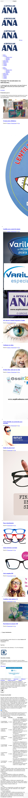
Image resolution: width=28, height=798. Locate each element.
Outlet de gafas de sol (8, 448)
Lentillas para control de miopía (11, 229)
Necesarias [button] (3, 709)
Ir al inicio (3, 90)
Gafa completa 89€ (8, 573)
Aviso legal (16, 679)
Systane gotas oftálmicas (9, 121)
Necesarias (4, 710)
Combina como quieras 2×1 (10, 599)
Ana (19, 123)
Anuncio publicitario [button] (5, 789)
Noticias (9, 123)
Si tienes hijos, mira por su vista (11, 369)
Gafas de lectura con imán (10, 547)
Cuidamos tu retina (8, 345)
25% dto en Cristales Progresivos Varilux (14, 320)
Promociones (13, 123)
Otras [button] (2, 785)
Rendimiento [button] (3, 771)
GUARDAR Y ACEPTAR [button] (6, 796)
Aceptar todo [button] (14, 687)
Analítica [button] (2, 777)
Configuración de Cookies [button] (6, 687)
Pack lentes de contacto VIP (10, 623)
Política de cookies (11, 680)
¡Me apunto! (3, 666)
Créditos (20, 680)
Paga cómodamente (8, 523)
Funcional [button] (3, 765)
